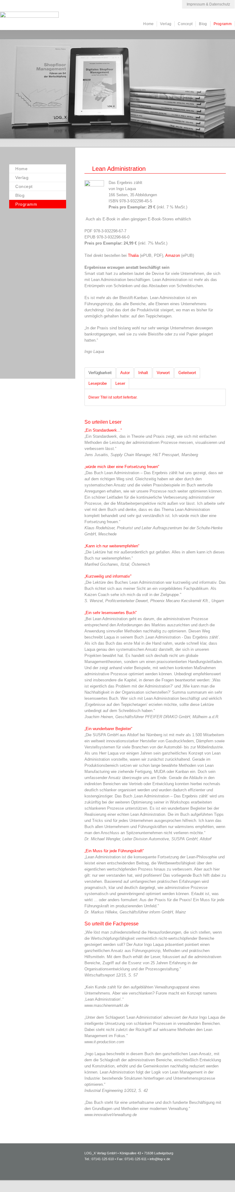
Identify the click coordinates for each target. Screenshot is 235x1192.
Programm (223, 24)
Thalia (134, 255)
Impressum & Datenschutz (208, 4)
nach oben (215, 1178)
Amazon (173, 255)
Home (148, 24)
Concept (185, 24)
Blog (203, 24)
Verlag (165, 24)
